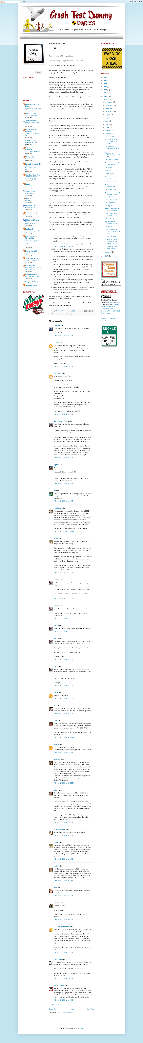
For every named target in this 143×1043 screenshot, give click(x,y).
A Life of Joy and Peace (32, 151)
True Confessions (30, 159)
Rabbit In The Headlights (29, 148)
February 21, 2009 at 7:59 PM (63, 336)
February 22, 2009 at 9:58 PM (63, 978)
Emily (55, 720)
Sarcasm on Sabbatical (32, 215)
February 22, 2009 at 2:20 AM (63, 599)
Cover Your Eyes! (111, 236)
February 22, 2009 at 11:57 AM (64, 753)
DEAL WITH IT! (111, 190)
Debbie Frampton (114, 302)
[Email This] (84, 311)
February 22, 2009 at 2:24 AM (63, 685)
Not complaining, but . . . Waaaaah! (112, 164)
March (107, 130)
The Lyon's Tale (30, 120)
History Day (57, 314)
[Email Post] (79, 311)
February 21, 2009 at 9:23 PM (63, 414)
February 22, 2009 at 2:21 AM (63, 631)
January (108, 252)
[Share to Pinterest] (92, 311)
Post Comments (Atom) (65, 1013)
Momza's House (30, 113)
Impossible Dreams (111, 160)
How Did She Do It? (31, 186)
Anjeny (56, 790)
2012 (105, 90)
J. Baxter (56, 343)
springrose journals (31, 285)
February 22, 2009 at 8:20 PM (63, 952)
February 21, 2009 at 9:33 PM (63, 458)
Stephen (56, 692)
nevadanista (57, 508)
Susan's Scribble (30, 191)
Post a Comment (56, 1004)
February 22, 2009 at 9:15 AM (63, 714)
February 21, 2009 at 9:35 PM (63, 484)
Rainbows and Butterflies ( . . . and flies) (112, 155)
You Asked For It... (31, 213)
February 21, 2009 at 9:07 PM (63, 366)
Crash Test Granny (111, 199)
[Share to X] (88, 311)
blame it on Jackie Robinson (63, 246)
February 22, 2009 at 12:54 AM (64, 531)
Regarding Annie (30, 205)
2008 (105, 256)
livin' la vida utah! (31, 251)
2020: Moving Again (31, 115)
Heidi (55, 887)
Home (24, 37)
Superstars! (109, 168)
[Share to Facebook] (90, 311)
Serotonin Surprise (111, 182)
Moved (27, 200)
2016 (105, 77)
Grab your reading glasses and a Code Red (112, 231)
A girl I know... (29, 193)
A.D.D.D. (108, 171)
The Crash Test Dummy (61, 927)
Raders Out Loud (31, 274)
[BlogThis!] (86, 311)
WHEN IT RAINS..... (32, 142)
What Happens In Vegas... (33, 276)
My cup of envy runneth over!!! (111, 222)
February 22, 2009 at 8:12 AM (63, 698)
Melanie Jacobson (59, 829)
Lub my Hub (109, 206)
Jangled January (30, 253)
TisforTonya (58, 959)
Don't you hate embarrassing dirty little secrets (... (112, 148)
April (107, 127)
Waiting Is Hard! (30, 224)
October (108, 108)
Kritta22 (56, 580)
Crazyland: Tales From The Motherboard (32, 176)
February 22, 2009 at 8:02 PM (63, 920)
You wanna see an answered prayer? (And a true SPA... (111, 241)
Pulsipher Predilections (32, 282)
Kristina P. (57, 325)
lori (55, 491)
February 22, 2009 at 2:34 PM (63, 835)
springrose (57, 759)
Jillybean (56, 465)
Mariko (56, 866)
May (107, 124)
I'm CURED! (109, 218)
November (109, 105)
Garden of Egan (30, 140)
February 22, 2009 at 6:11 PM (63, 881)
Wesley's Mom (30, 157)
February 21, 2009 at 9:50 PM (63, 501)
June (107, 121)
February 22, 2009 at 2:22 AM (63, 659)
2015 (105, 80)
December (109, 102)
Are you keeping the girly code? (111, 178)
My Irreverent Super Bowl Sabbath (112, 247)
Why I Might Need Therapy (111, 214)
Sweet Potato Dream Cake (33, 108)
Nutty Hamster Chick (61, 421)
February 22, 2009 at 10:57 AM (64, 737)
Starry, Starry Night (31, 179)
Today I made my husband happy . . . (112, 186)
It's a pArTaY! (110, 136)
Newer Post (53, 1009)
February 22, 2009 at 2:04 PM (63, 822)
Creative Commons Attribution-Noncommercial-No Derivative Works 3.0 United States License (110, 309)
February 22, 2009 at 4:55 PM (63, 859)
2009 (105, 99)
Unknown (57, 744)
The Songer (57, 373)
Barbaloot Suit (30, 265)
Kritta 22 (28, 198)
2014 (105, 83)
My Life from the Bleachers (31, 130)
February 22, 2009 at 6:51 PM (63, 896)
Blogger (80, 1028)
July (106, 118)
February (108, 134)
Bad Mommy (109, 174)
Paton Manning (30, 207)
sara (55, 705)
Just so (27, 184)
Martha (56, 538)
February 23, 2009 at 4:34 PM (63, 1000)
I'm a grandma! (110, 203)
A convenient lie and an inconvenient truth (111, 141)
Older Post (90, 1009)
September (109, 111)
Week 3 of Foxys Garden (32, 231)
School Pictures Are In (32, 260)
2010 (105, 96)
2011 (105, 93)
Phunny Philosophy (66, 314)
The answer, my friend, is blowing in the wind (112, 195)
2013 (105, 87)
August (108, 115)
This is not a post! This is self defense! (112, 209)
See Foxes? (29, 229)
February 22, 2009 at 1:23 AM (63, 573)
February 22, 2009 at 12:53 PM (64, 783)
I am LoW (57, 903)
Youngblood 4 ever (31, 258)
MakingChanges (59, 985)
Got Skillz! (108, 226)
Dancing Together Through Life (31, 237)
